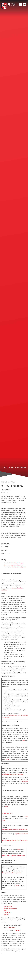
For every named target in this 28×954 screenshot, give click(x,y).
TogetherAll (7, 912)
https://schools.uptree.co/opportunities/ (13, 855)
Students (11, 481)
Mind (6, 910)
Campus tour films (7, 813)
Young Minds (8, 906)
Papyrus (6, 914)
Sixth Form (3, 481)
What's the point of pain (19, 567)
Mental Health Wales (10, 908)
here (6, 806)
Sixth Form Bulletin (8, 483)
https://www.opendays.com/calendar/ (13, 774)
